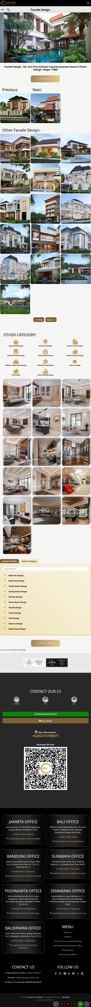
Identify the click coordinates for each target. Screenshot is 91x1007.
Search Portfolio (9, 561)
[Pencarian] (62, 1004)
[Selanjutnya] (86, 1004)
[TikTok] (69, 974)
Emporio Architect (35, 997)
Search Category (29, 561)
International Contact (46, 714)
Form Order (45, 721)
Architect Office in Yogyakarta (23, 908)
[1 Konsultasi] (80, 1004)
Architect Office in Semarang (68, 908)
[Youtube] (65, 974)
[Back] (3, 9)
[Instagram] (60, 974)
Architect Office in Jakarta (23, 834)
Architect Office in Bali (68, 837)
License (23, 650)
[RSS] (82, 974)
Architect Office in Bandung (23, 871)
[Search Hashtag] (8, 9)
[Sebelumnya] (56, 1004)
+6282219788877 (45, 736)
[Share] (74, 1004)
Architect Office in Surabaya (67, 869)
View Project (45, 79)
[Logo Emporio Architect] (8, 3)
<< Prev (39, 319)
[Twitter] (78, 974)
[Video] (68, 1004)
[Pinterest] (73, 974)
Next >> (51, 319)
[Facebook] (56, 974)
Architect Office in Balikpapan (23, 940)
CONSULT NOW (45, 643)
